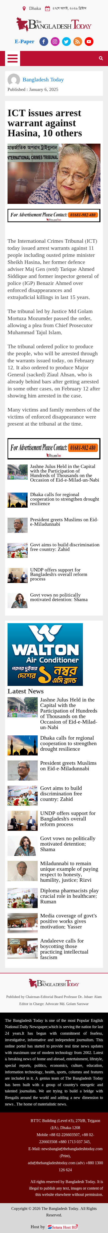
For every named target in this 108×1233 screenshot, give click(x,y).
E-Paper (24, 41)
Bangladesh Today (43, 80)
